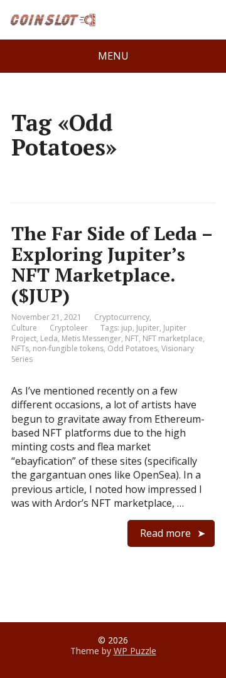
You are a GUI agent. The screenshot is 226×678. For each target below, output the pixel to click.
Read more (165, 533)
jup (126, 327)
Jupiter (147, 327)
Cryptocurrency (121, 317)
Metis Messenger (91, 338)
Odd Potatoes (132, 348)
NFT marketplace (173, 338)
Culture (24, 327)
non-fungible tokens (68, 348)
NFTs (20, 348)
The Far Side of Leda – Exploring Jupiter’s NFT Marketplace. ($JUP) (111, 264)
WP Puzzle (135, 651)
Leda (49, 338)
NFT (132, 338)
